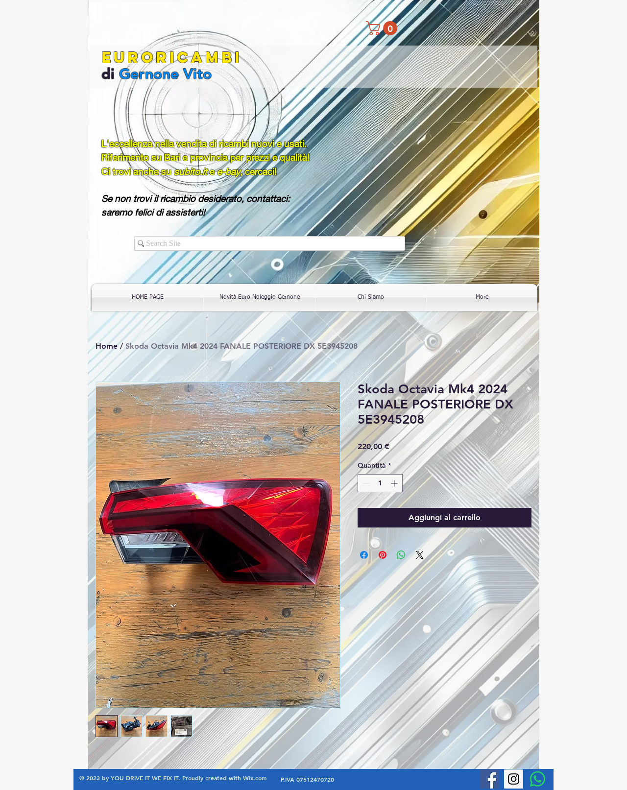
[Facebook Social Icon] (489, 779)
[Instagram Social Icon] (513, 779)
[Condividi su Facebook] (364, 555)
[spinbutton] (380, 483)
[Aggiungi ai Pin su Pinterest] (382, 555)
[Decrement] (365, 483)
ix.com (257, 778)
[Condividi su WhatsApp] (401, 555)
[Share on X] (420, 555)
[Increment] (395, 483)
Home (107, 346)
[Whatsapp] (537, 779)
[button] (383, 28)
